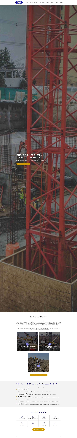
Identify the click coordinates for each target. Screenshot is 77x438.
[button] (23, 164)
